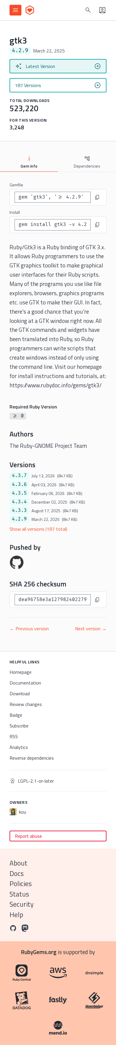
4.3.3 (19, 510)
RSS (14, 736)
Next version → (90, 628)
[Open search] (88, 10)
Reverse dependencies (32, 757)
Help (16, 914)
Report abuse (28, 836)
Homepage (21, 672)
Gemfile (16, 185)
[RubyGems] (30, 10)
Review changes (26, 704)
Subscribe (19, 725)
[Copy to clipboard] (97, 197)
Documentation (25, 682)
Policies (21, 883)
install (15, 212)
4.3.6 (19, 484)
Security (22, 904)
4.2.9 (19, 519)
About (18, 863)
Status (19, 894)
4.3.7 (19, 476)
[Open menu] (15, 10)
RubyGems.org (39, 952)
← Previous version (29, 628)
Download (20, 693)
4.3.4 (19, 502)
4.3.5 (19, 493)
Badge (16, 715)
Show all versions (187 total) (38, 528)
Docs (17, 873)
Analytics (19, 747)
